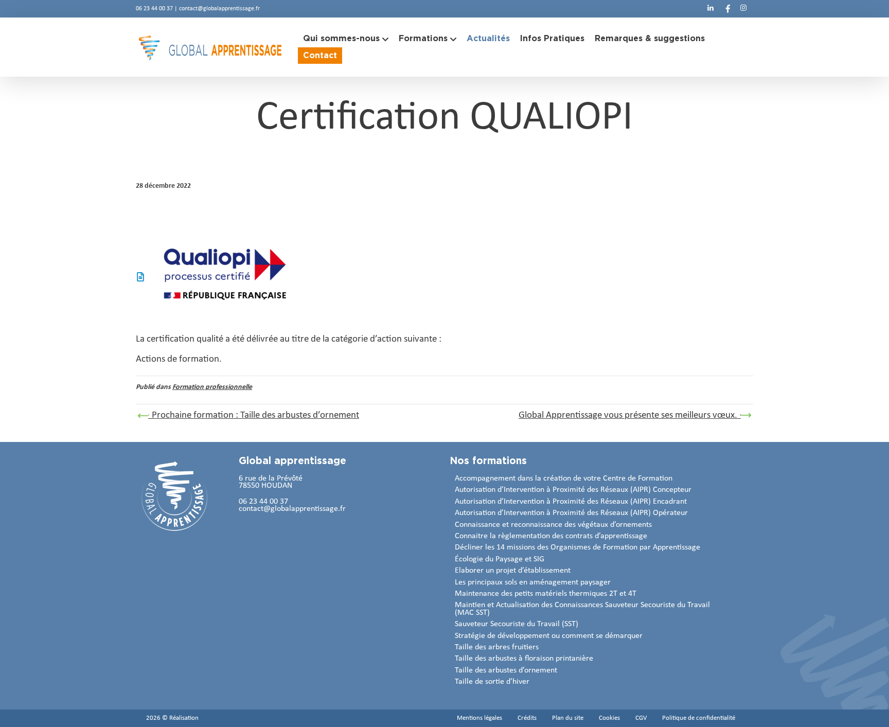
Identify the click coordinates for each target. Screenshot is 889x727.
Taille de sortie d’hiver (492, 682)
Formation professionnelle (212, 387)
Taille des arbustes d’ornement (506, 670)
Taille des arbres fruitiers (497, 647)
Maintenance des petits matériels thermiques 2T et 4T (545, 594)
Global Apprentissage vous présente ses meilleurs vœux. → (633, 415)
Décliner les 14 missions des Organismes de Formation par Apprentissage (577, 547)
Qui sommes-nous (341, 38)
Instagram (743, 8)
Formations (423, 38)
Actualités (488, 38)
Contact (320, 55)
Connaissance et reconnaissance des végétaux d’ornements (553, 525)
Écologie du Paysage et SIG (499, 559)
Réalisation (184, 718)
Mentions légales (479, 718)
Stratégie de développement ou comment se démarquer (549, 636)
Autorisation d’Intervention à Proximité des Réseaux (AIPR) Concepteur (573, 490)
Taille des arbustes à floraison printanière (524, 658)
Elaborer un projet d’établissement (513, 570)
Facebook (727, 8)
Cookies (609, 718)
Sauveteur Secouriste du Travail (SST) (516, 624)
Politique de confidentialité (698, 718)
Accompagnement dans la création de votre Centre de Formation (563, 478)
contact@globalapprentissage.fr (219, 9)
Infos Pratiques (552, 38)
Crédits (527, 718)
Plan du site (567, 718)
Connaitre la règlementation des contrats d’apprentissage (551, 536)
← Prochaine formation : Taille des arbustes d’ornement (250, 415)
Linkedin (710, 8)
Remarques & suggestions (650, 38)
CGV (641, 718)
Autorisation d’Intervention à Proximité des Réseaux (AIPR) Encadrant (571, 502)
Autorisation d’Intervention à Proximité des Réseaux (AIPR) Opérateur (571, 513)
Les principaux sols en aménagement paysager (533, 582)
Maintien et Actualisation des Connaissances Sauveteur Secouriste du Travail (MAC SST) (582, 608)
